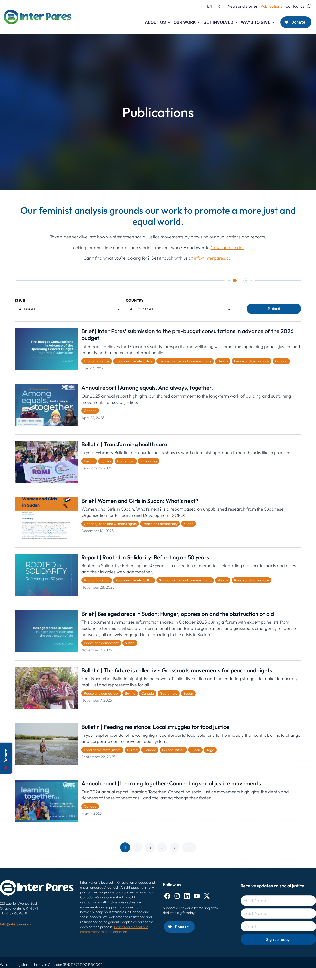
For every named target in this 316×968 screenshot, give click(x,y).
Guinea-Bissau (173, 750)
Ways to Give (255, 22)
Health (222, 361)
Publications (271, 6)
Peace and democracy (251, 361)
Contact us (294, 6)
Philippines (148, 461)
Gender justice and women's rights (185, 361)
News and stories (242, 6)
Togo (210, 750)
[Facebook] (167, 896)
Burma (105, 461)
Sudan (188, 524)
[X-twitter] (206, 896)
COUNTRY (135, 300)
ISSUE (20, 300)
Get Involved (218, 22)
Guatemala (125, 461)
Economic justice (96, 361)
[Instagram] (177, 896)
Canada (281, 361)
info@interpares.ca (212, 258)
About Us (155, 22)
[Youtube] (197, 896)
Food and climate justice (134, 361)
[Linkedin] (187, 896)
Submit (274, 309)
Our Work (185, 22)
